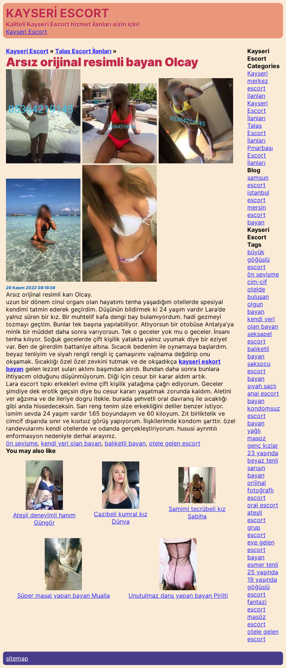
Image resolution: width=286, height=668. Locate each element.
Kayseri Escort (26, 31)
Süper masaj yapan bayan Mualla (63, 595)
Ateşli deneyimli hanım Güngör (44, 518)
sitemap (17, 658)
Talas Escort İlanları (83, 51)
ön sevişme (22, 443)
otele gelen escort (174, 443)
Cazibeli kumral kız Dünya (120, 517)
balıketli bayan (125, 443)
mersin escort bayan (256, 215)
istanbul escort (258, 196)
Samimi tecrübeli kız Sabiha (197, 512)
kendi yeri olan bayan (71, 443)
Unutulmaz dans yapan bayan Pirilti (178, 595)
